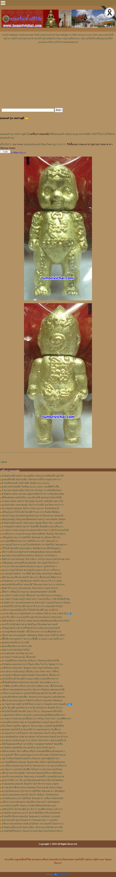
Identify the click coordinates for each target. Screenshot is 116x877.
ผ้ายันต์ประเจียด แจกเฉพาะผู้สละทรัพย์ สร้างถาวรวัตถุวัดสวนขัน (33, 494)
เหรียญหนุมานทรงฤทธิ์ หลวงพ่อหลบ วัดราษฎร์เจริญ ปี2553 (30, 563)
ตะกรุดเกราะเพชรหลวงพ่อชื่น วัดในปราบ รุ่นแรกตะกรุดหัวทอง (32, 769)
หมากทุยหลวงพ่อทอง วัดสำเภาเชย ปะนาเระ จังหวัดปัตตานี (30, 508)
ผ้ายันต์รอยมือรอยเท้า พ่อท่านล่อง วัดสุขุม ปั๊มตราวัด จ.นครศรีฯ (32, 523)
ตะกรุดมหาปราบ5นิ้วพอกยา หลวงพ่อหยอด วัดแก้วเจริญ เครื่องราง (34, 733)
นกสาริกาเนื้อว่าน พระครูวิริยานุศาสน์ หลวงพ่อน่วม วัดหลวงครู (32, 617)
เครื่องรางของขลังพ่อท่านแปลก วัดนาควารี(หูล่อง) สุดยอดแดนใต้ (33, 689)
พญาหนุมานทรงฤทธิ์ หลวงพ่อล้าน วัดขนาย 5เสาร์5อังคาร (29, 555)
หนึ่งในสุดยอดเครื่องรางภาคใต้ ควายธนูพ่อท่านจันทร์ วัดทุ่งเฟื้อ (32, 744)
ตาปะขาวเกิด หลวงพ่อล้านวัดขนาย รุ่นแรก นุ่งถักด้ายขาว (29, 566)
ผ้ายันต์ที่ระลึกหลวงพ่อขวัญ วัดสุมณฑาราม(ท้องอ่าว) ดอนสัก (31, 816)
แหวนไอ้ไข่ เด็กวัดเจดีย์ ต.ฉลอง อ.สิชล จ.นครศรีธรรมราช (30, 679)
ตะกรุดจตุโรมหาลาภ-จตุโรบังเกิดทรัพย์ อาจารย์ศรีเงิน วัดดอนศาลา (34, 544)
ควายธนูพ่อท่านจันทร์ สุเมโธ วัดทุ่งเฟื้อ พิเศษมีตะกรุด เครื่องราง (32, 526)
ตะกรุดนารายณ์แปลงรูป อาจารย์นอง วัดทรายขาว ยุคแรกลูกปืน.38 (34, 740)
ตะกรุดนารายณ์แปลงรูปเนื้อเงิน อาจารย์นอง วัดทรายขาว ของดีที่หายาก (36, 718)
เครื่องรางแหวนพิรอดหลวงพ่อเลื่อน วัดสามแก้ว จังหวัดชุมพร (31, 802)
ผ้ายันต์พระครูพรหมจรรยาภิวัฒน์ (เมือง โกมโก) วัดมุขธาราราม (32, 664)
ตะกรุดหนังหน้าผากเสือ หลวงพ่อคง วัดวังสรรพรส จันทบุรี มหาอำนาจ (35, 737)
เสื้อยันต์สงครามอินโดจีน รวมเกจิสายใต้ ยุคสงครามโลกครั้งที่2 (32, 497)
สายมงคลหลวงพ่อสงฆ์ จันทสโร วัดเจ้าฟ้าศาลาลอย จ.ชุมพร (30, 784)
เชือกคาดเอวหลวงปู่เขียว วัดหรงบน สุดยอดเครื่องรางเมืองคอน (32, 773)
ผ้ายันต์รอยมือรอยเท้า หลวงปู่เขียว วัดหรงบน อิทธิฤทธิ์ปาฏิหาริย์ (33, 476)
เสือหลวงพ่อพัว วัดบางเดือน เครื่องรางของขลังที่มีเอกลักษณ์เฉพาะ (33, 751)
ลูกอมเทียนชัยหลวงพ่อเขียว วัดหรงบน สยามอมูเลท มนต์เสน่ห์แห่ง (33, 697)
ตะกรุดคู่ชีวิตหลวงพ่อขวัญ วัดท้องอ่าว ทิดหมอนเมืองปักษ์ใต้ (30, 660)
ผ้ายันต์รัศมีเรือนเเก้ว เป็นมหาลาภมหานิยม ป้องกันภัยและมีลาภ (32, 831)
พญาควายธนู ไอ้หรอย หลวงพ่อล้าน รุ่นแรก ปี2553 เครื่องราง (31, 570)
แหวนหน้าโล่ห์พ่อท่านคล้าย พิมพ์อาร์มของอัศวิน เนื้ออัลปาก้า (31, 675)
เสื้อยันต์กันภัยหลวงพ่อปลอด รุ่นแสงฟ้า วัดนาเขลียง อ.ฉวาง (30, 682)
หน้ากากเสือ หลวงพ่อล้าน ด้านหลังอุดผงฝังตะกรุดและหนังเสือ (31, 552)
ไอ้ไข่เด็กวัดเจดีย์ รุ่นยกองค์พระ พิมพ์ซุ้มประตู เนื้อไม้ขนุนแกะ (31, 548)
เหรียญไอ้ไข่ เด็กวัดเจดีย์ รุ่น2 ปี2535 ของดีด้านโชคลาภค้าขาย (32, 809)
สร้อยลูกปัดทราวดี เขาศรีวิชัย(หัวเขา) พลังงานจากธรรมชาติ (31, 628)
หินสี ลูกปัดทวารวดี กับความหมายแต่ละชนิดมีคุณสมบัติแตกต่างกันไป (36, 621)
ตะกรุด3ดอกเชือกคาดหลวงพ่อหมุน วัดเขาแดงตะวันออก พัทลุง (32, 787)
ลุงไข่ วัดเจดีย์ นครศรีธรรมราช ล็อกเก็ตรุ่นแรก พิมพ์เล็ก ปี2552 (32, 708)
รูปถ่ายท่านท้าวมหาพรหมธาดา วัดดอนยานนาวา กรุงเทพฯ (30, 820)
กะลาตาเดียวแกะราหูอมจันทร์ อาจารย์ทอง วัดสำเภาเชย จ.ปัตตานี (34, 613)
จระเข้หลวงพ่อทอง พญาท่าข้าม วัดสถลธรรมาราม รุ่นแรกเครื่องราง (34, 766)
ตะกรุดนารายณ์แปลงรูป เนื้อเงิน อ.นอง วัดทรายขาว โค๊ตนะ (30, 671)
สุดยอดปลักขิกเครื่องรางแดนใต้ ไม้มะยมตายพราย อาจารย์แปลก (33, 584)
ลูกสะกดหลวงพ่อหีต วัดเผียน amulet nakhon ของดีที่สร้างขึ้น (30, 486)
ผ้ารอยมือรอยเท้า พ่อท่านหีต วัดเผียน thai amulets (25, 483)
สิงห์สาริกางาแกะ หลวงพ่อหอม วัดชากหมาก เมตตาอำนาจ (30, 588)
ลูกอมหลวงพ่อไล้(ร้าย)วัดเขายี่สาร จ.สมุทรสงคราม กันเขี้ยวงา (31, 729)
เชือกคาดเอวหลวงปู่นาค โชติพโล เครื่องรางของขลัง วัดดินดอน (32, 700)
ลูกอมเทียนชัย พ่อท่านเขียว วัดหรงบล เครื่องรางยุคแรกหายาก (31, 479)
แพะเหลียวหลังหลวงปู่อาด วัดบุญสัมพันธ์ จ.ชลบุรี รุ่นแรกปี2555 (32, 722)
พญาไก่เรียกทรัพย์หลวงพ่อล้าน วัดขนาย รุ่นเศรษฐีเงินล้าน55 (31, 758)
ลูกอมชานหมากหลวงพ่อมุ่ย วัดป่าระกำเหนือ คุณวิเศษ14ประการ (32, 505)
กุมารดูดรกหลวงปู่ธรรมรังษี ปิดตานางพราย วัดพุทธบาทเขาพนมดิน (34, 704)
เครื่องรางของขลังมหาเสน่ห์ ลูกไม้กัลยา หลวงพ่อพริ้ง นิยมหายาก (33, 823)
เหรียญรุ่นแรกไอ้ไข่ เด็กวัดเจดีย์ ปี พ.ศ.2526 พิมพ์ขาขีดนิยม (31, 512)
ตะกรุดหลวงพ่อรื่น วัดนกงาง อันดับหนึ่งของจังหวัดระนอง (29, 805)
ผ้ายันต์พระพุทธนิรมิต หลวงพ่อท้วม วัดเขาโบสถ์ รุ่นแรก (28, 747)
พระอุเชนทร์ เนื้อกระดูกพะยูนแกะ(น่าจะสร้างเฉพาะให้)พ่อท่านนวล (34, 755)
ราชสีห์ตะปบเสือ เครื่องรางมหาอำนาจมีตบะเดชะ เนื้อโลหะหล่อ (32, 686)
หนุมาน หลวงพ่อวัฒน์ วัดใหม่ (16, 650)
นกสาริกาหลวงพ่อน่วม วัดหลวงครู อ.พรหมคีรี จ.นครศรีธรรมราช (33, 776)
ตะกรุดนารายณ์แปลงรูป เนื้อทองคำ (19, 657)
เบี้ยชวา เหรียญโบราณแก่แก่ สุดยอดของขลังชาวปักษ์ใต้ (29, 592)
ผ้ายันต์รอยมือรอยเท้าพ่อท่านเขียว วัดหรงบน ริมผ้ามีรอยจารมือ (32, 827)
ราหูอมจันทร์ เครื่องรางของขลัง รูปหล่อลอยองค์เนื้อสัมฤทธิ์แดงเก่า (34, 715)
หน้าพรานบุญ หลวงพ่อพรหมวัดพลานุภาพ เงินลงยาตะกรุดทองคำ (33, 515)
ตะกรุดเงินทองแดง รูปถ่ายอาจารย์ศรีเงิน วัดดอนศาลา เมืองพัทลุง (33, 791)
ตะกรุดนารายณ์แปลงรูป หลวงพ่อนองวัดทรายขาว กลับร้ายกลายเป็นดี (35, 530)
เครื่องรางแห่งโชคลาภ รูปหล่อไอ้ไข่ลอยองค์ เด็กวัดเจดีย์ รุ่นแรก (33, 693)
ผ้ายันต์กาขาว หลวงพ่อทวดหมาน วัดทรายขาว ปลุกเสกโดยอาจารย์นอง (36, 602)
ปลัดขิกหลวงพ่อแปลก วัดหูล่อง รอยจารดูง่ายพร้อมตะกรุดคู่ (30, 668)
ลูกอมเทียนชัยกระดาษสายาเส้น (17, 646)
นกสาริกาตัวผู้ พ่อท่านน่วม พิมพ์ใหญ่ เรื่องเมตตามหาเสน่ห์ (29, 624)
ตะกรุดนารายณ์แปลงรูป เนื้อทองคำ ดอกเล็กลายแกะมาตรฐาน (32, 595)
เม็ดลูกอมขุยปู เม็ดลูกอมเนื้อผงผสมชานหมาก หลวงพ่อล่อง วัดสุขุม (34, 519)
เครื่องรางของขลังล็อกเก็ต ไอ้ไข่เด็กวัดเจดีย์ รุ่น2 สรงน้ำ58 (30, 610)
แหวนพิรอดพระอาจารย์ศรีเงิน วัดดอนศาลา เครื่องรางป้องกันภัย (32, 798)
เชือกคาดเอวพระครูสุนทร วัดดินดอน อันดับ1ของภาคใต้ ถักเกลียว (33, 635)
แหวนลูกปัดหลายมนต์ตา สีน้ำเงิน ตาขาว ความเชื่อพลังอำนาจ (31, 631)
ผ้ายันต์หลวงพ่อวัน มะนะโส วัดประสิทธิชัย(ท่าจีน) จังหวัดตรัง (31, 813)
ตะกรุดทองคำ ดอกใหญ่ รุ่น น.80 (17, 653)
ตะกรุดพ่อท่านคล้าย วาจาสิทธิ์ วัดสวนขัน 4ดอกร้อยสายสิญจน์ (31, 573)
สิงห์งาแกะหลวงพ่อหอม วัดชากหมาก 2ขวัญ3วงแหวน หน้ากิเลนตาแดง (36, 559)
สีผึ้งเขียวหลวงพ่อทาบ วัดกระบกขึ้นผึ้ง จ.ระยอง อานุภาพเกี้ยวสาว (33, 639)
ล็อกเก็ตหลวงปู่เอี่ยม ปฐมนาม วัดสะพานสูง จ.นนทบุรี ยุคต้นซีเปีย (33, 726)
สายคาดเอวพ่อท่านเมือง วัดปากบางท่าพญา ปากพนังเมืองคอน (31, 490)
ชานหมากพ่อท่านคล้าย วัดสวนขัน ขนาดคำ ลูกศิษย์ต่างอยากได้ (32, 501)
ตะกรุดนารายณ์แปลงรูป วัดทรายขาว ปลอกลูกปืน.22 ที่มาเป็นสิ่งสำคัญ (36, 599)
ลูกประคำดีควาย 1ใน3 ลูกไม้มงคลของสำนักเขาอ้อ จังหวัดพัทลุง (32, 780)
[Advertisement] (58, 53)
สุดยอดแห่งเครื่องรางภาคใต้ (15, 642)
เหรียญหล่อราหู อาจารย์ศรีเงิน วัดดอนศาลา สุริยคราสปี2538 (31, 537)
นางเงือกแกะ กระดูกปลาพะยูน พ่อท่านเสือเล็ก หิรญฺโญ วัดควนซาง (33, 534)
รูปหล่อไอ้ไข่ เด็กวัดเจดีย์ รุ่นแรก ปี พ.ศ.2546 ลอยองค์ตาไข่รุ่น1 (32, 606)
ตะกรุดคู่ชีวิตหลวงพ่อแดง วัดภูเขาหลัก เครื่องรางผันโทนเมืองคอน (33, 762)
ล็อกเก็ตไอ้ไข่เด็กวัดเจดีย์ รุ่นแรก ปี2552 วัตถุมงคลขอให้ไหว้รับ (32, 711)
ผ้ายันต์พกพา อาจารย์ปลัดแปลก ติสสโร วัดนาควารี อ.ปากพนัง (32, 581)
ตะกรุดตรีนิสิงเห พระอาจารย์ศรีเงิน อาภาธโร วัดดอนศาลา (30, 541)
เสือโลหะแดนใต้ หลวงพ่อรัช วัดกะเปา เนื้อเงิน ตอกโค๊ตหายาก (31, 577)
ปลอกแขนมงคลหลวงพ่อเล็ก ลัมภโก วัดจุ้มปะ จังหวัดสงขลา (30, 794)
